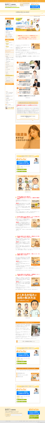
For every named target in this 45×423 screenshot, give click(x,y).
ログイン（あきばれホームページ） (41, 422)
